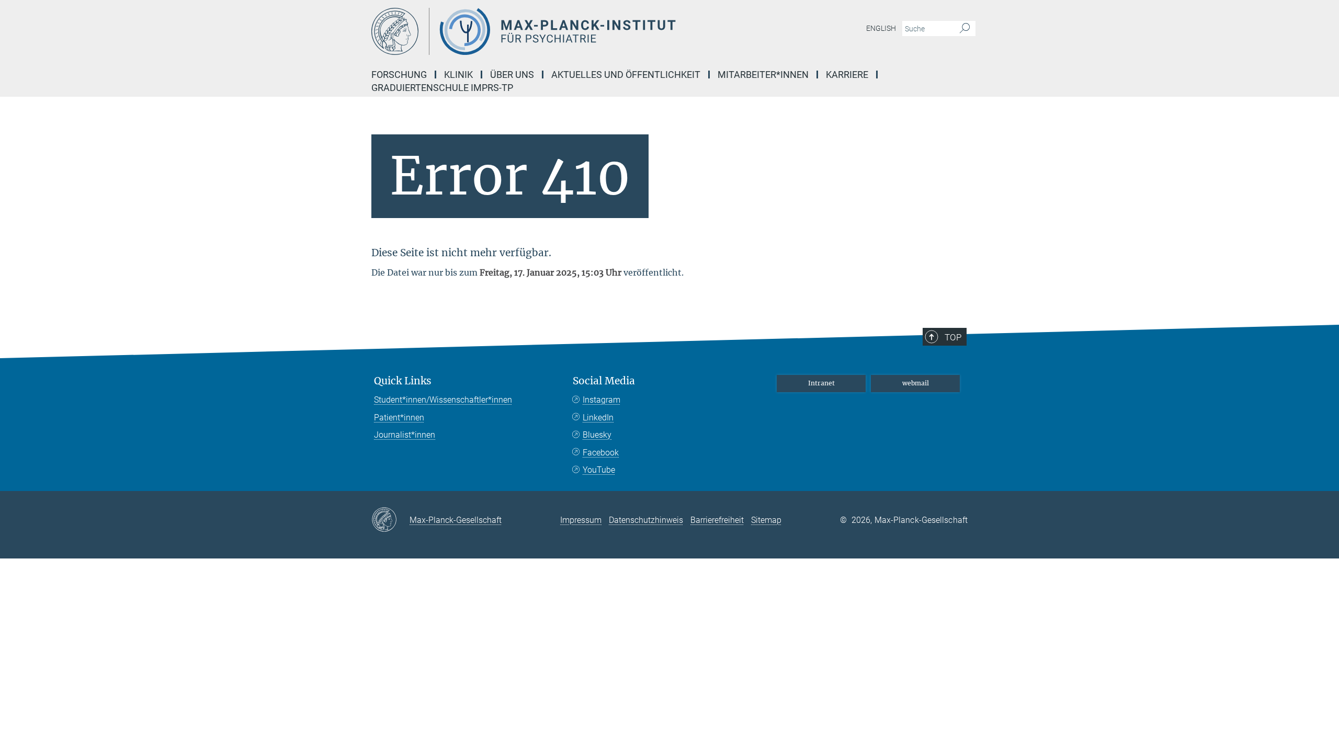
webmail (915, 383)
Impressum (581, 520)
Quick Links (403, 381)
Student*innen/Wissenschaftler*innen (443, 400)
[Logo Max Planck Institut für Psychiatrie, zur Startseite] (567, 31)
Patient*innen (399, 418)
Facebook (601, 453)
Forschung (399, 74)
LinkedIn (598, 418)
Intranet (821, 383)
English (881, 28)
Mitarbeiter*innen (763, 74)
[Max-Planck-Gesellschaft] (390, 520)
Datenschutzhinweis (646, 520)
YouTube (599, 470)
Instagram (601, 400)
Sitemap (766, 520)
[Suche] (964, 28)
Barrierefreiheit (717, 520)
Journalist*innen (404, 435)
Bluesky (597, 435)
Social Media (604, 381)
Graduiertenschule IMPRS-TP (442, 88)
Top (953, 337)
